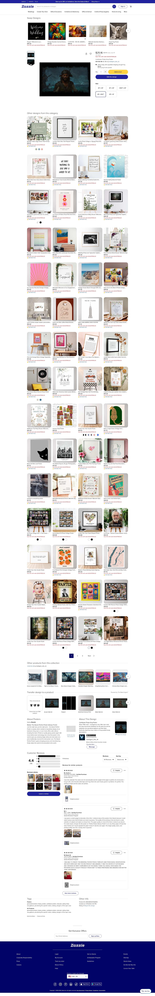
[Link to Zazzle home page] (28, 6)
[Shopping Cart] (131, 6)
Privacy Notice (88, 990)
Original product (74, 799)
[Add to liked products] (90, 54)
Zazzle (24, 1)
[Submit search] (114, 6)
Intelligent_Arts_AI (114, 61)
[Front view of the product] (65, 79)
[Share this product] (86, 54)
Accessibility (102, 990)
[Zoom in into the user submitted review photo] (31, 778)
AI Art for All (30, 666)
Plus (36, 1)
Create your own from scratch (71, 735)
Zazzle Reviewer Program (71, 815)
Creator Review (68, 777)
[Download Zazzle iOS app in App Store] (85, 984)
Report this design (121, 734)
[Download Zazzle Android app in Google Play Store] (96, 984)
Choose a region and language (75, 973)
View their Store (90, 744)
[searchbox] (75, 6)
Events (31, 1)
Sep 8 (99, 66)
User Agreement (81, 990)
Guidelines (95, 990)
